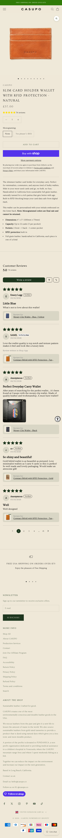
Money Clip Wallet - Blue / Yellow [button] (28, 317)
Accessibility (8, 662)
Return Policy (9, 667)
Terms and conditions (12, 686)
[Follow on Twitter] (11, 803)
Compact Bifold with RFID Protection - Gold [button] (33, 478)
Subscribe (13, 618)
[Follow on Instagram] (19, 803)
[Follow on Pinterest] (26, 803)
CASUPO (7, 85)
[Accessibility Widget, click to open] (58, 419)
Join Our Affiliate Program (14, 653)
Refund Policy (9, 681)
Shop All (7, 634)
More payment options (31, 160)
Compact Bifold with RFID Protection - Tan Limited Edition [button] (32, 360)
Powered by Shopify (39, 818)
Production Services (11, 643)
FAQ (5, 658)
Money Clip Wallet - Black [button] (25, 430)
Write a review (24, 280)
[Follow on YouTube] (34, 803)
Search (6, 691)
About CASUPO (10, 639)
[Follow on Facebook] (4, 803)
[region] (31, 566)
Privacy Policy (9, 672)
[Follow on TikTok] (41, 803)
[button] (9, 113)
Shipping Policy (10, 677)
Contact (6, 648)
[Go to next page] (49, 531)
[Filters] (49, 279)
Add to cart (31, 145)
